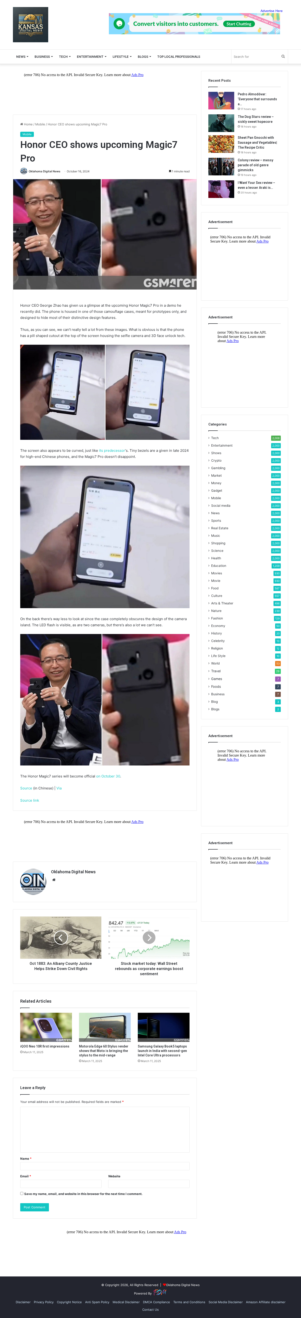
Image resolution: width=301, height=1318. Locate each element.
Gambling (218, 468)
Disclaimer (23, 1302)
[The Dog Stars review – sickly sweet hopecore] (221, 123)
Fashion (217, 618)
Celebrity (218, 641)
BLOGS (143, 56)
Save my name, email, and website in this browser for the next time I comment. (83, 1194)
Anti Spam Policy (97, 1302)
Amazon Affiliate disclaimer (265, 1302)
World (215, 663)
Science (217, 551)
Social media (220, 505)
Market (216, 475)
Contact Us (150, 1309)
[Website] (54, 880)
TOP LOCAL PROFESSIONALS (178, 56)
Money (216, 483)
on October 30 (108, 776)
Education (218, 566)
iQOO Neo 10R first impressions (44, 1046)
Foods (216, 686)
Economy (218, 626)
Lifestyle (121, 56)
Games (216, 679)
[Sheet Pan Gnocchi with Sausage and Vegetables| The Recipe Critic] (221, 144)
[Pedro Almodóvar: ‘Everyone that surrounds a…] (221, 100)
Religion (217, 648)
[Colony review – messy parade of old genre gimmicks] (221, 166)
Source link (29, 800)
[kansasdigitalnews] (30, 24)
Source (26, 788)
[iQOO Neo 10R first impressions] (46, 1027)
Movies (216, 573)
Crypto (216, 460)
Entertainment (90, 56)
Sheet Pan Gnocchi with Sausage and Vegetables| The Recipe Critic (257, 142)
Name (26, 1158)
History (216, 633)
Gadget (216, 490)
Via (59, 788)
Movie (215, 581)
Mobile (40, 124)
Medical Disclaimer (126, 1302)
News (215, 513)
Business (42, 56)
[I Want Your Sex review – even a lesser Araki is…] (221, 189)
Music (215, 535)
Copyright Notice (69, 1302)
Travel (216, 671)
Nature (216, 611)
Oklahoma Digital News (44, 171)
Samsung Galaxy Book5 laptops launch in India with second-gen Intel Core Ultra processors (162, 1050)
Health (216, 558)
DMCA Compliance (156, 1302)
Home (28, 124)
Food (214, 588)
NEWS (20, 56)
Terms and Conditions (189, 1302)
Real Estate (219, 528)
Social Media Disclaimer (226, 1302)
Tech (63, 56)
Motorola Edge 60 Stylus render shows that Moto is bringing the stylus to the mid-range (103, 1050)
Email (25, 1176)
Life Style (218, 656)
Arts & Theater (222, 603)
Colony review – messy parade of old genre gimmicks (255, 165)
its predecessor (112, 450)
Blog (214, 701)
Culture (216, 596)
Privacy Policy (44, 1302)
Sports (216, 520)
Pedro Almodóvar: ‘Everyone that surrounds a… (257, 99)
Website (114, 1176)
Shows (216, 453)
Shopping (218, 543)
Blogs (215, 709)
